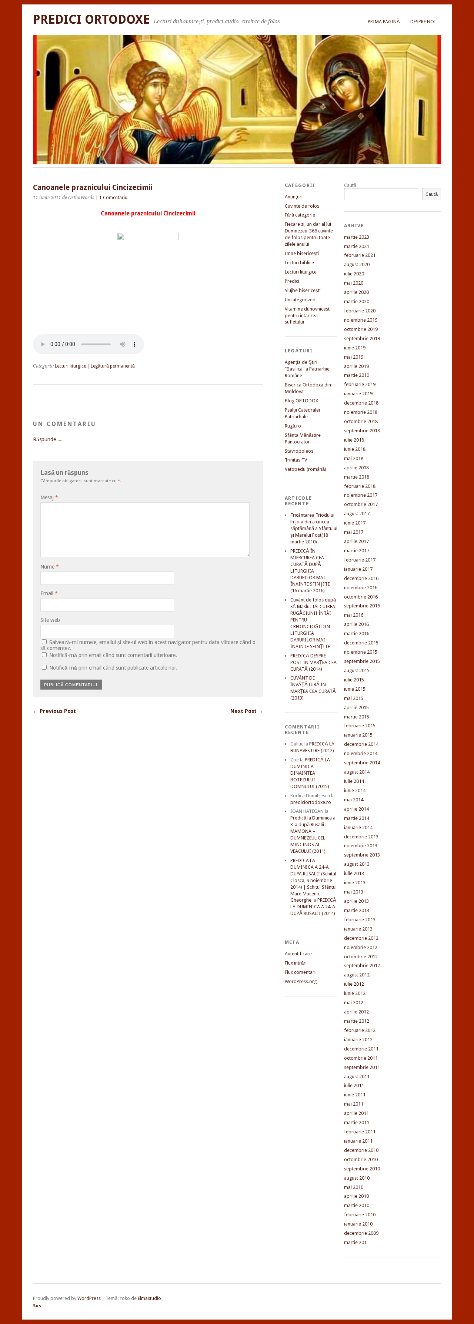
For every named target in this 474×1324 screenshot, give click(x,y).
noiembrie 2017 (360, 495)
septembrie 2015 (362, 661)
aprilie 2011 (356, 1113)
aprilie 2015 (356, 707)
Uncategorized (300, 299)
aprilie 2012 (356, 1012)
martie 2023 (356, 237)
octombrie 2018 (361, 421)
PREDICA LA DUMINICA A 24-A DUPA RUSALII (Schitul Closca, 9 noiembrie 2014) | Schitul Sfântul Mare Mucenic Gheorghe (313, 880)
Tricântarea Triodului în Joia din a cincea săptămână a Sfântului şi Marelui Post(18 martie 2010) (313, 528)
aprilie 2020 (356, 292)
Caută (350, 185)
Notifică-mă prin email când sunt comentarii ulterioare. (113, 655)
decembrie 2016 (361, 578)
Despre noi (423, 21)
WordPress (89, 1298)
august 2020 (357, 264)
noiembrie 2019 (360, 320)
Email (49, 593)
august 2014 (357, 772)
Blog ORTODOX (301, 400)
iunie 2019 (354, 348)
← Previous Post (54, 711)
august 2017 (357, 513)
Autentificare (298, 953)
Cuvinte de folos (302, 206)
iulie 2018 (354, 440)
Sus (37, 1305)
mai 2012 (353, 1002)
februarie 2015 (359, 725)
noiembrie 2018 (360, 412)
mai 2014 (353, 799)
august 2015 (357, 670)
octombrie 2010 (361, 1159)
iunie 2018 (354, 449)
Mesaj (49, 497)
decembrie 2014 (361, 744)
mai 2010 (353, 1187)
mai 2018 (353, 458)
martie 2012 (356, 1021)
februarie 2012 (359, 1030)
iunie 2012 (354, 993)
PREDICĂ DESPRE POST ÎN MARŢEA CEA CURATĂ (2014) (313, 662)
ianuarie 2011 (358, 1141)
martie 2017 (356, 550)
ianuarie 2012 (358, 1039)
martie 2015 (356, 717)
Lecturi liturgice (70, 366)
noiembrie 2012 (360, 947)
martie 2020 (356, 301)
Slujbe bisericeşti (303, 290)
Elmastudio (149, 1298)
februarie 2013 (359, 919)
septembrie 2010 (362, 1169)
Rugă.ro (293, 426)
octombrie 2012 (361, 956)
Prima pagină (384, 21)
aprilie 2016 (356, 624)
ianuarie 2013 (358, 929)
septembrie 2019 (362, 338)
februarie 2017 (359, 560)
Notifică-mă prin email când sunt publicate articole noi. (113, 668)
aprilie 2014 (356, 809)
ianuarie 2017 (358, 569)
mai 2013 (353, 892)
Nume (49, 567)
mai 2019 (353, 357)
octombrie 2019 (361, 329)
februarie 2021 (359, 255)
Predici (292, 281)
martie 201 (355, 1242)
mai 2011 (353, 1104)
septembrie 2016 (362, 606)
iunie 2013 (354, 882)
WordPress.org (301, 981)
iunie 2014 (354, 790)
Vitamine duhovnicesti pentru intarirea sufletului (308, 315)
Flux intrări (296, 963)
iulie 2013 (354, 873)
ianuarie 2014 (358, 827)
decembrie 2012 (361, 938)
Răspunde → (48, 439)
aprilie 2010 (356, 1196)
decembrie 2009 (361, 1233)
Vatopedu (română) (305, 469)
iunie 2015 (354, 689)
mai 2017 (353, 532)
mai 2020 (353, 283)
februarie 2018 (359, 486)
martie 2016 (356, 633)
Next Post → (246, 711)
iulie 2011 (354, 1085)
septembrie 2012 (362, 965)
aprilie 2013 (356, 901)
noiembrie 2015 (360, 652)
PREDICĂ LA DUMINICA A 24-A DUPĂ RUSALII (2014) (313, 906)
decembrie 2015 (361, 643)
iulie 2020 (354, 273)
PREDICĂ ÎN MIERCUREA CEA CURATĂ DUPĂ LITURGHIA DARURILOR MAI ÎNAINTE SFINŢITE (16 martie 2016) (310, 571)
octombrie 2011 (361, 1058)
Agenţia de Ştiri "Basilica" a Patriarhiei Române (308, 368)
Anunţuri (294, 197)
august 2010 (357, 1178)
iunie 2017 (354, 523)
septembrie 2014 (362, 762)
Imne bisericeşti (302, 253)
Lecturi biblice (299, 262)
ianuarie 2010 (358, 1224)
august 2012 (357, 975)
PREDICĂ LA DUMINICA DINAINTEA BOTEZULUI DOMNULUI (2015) (310, 773)
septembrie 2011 (362, 1067)
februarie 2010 (359, 1214)
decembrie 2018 (361, 403)
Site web (50, 620)
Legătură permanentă (113, 366)
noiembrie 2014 (360, 753)
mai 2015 (353, 698)
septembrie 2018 (362, 430)
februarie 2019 (359, 384)
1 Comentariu (113, 197)
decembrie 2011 (361, 1049)
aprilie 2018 (356, 467)
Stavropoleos (299, 451)
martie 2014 (356, 818)
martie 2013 (356, 910)
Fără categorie (300, 215)
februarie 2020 (359, 311)
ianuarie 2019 (358, 393)
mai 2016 (353, 615)
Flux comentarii (301, 972)
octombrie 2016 (361, 597)
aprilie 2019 (356, 366)
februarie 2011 (359, 1131)
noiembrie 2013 (360, 845)
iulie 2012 (354, 984)
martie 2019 (356, 375)
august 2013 (357, 864)
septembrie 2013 (362, 855)
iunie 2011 (354, 1094)
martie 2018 (356, 477)
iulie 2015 (354, 680)
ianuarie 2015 (358, 735)
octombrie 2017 (361, 504)
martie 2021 (356, 246)
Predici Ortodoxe (91, 19)
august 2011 (357, 1076)
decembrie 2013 (361, 836)
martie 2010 (356, 1205)
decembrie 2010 (361, 1150)
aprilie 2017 (356, 541)
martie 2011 (356, 1122)
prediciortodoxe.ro (310, 802)
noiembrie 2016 (360, 587)
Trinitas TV (296, 460)
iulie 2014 (354, 781)
